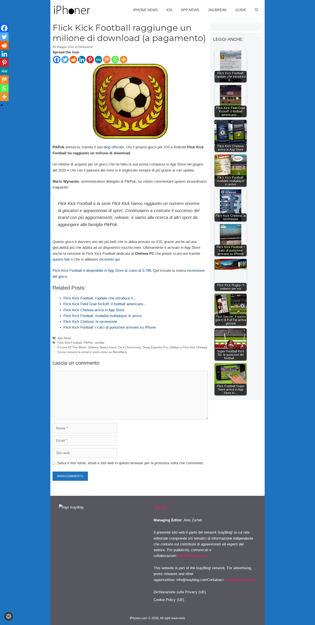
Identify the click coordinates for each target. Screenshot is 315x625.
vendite (99, 342)
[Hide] (1, 105)
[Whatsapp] (115, 59)
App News (190, 10)
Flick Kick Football (69, 342)
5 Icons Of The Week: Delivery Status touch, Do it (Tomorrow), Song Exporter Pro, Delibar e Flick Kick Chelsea (132, 347)
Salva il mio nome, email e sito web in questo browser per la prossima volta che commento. (130, 463)
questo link (61, 259)
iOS (169, 10)
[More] (123, 59)
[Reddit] (73, 59)
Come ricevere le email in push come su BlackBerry (92, 352)
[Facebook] (56, 59)
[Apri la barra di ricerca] (256, 10)
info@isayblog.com (193, 556)
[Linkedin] (82, 59)
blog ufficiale (114, 147)
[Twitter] (65, 59)
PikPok (88, 342)
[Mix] (107, 59)
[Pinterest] (90, 59)
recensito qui (109, 259)
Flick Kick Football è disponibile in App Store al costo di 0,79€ (101, 271)
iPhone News (145, 10)
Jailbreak (217, 10)
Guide (240, 10)
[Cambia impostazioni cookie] (8, 616)
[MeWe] (98, 59)
